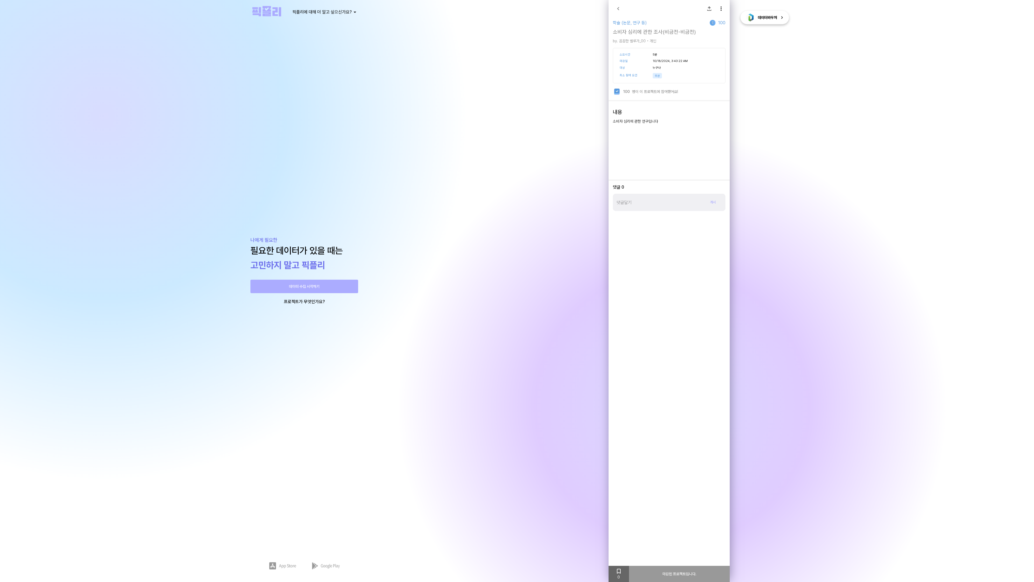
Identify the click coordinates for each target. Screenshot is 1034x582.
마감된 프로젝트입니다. (679, 574)
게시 (713, 202)
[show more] (721, 8)
